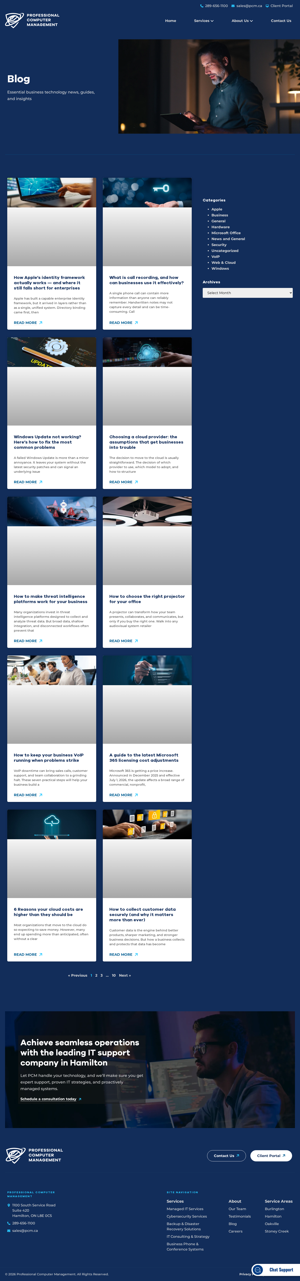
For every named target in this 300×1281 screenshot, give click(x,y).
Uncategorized (225, 251)
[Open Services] (212, 21)
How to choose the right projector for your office (147, 599)
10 (114, 975)
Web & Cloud (223, 263)
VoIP (215, 257)
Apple (216, 209)
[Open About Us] (251, 21)
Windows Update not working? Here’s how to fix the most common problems (47, 442)
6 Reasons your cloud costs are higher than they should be (48, 912)
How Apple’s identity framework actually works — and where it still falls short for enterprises (49, 283)
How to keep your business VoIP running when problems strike (49, 757)
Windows (220, 268)
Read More (25, 323)
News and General (228, 239)
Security (219, 245)
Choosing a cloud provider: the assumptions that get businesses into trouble (146, 442)
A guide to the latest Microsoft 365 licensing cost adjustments (144, 757)
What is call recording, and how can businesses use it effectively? (146, 280)
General (218, 221)
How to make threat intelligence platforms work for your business (50, 599)
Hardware (220, 227)
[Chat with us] (275, 1278)
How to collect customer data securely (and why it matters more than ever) (142, 914)
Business (219, 215)
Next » (125, 975)
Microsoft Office (226, 233)
